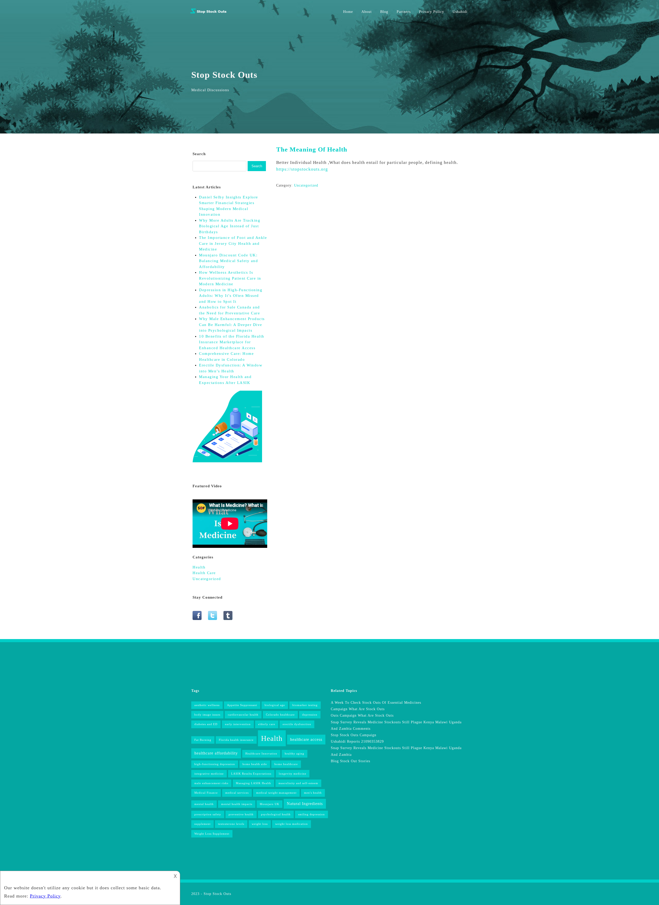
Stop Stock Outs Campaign (353, 735)
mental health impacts (236, 804)
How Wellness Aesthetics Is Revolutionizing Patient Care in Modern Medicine (230, 278)
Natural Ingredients (305, 803)
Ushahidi (460, 12)
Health (199, 567)
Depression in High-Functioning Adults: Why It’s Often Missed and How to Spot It (230, 296)
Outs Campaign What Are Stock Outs (362, 715)
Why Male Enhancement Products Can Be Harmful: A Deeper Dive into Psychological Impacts (232, 324)
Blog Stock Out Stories (350, 761)
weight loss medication (291, 824)
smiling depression (311, 814)
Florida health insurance (236, 740)
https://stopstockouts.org (302, 169)
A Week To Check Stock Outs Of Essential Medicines (376, 703)
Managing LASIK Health (253, 783)
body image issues (207, 714)
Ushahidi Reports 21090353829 (357, 741)
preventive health (241, 814)
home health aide (254, 764)
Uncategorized (306, 185)
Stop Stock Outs (217, 894)
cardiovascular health (243, 714)
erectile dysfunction (297, 724)
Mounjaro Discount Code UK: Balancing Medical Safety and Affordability (228, 261)
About (366, 12)
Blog (384, 12)
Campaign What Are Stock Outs (358, 709)
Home (348, 12)
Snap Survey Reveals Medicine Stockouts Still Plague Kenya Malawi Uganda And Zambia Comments (396, 725)
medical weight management (276, 792)
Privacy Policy (431, 12)
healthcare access (306, 739)
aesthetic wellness (207, 705)
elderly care (266, 724)
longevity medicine (292, 773)
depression (309, 714)
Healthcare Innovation (261, 753)
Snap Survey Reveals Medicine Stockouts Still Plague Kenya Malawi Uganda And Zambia (396, 751)
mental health (204, 804)
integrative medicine (209, 773)
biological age (275, 705)
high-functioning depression (214, 764)
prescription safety (207, 814)
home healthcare (286, 764)
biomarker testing (305, 705)
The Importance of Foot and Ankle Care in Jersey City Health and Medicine (233, 243)
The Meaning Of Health (311, 149)
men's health (313, 792)
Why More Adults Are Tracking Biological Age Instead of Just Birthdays (229, 226)
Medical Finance (206, 792)
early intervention (238, 724)
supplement (202, 824)
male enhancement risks (211, 783)
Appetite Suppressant (242, 705)
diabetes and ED (206, 724)
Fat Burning (202, 740)
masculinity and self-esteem (298, 783)
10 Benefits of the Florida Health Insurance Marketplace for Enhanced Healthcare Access (231, 342)
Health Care (204, 573)
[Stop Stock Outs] (208, 13)
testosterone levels (231, 824)
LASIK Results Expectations (251, 773)
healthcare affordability (216, 753)
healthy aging (294, 753)
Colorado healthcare (280, 714)
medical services (237, 792)
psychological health (276, 814)
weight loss (260, 824)
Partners (404, 12)
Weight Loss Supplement (211, 833)
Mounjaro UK (269, 804)
